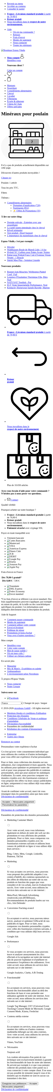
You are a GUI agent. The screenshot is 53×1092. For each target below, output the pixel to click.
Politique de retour (15, 630)
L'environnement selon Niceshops (23, 674)
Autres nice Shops (15, 736)
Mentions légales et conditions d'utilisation (26, 713)
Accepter (6, 802)
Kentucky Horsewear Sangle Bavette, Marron (28, 287)
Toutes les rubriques (22, 45)
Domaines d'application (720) (26, 205)
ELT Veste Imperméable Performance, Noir (27, 285)
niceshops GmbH (22, 708)
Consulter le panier (16, 9)
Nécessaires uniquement (23, 802)
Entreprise (11, 734)
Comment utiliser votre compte (21, 625)
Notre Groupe (13, 686)
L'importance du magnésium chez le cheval (27, 235)
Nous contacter (20, 42)
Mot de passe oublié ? (17, 650)
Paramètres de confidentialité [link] (20, 726)
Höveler (11, 247)
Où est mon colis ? (15, 653)
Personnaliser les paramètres (14, 805)
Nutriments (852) (21, 208)
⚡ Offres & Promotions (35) (26, 211)
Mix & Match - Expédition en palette (24, 668)
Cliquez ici (6, 178)
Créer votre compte (16, 648)
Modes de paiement (22, 40)
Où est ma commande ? (24, 32)
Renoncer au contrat (10, 741)
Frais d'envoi (19, 37)
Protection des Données (18, 716)
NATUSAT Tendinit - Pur (19, 282)
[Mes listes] (9, 75)
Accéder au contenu (16, 6)
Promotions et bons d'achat (19, 633)
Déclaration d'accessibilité (19, 724)
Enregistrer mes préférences (14, 1083)
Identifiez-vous (14, 60)
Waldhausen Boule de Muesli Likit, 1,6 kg (26, 249)
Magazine (11, 666)
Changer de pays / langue (35, 703)
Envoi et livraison (15, 627)
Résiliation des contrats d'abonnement (24, 729)
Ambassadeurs (14, 671)
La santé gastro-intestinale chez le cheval (26, 227)
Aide (9, 29)
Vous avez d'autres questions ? (21, 635)
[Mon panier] (29, 79)
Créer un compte (15, 70)
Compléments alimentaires (19, 202)
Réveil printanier (15, 230)
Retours (16, 34)
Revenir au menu (15, 3)
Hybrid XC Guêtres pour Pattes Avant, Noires (28, 252)
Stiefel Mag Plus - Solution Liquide (23, 260)
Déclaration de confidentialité (14, 796)
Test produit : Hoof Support (20, 233)
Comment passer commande (20, 619)
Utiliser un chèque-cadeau (19, 656)
